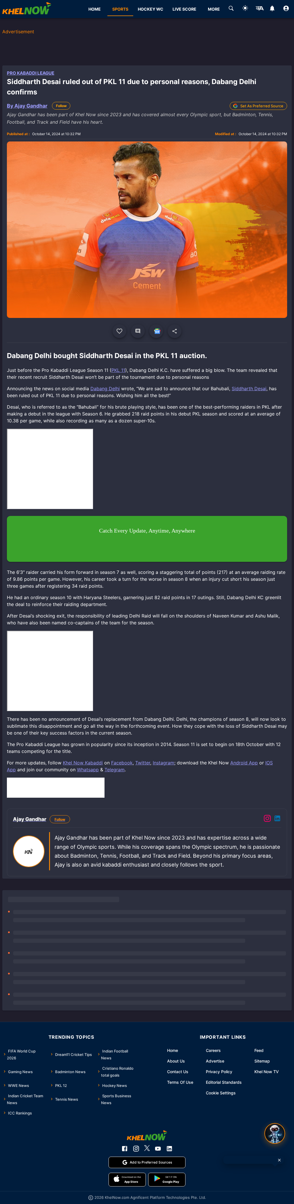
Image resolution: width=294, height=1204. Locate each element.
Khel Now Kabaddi (83, 763)
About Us (176, 1061)
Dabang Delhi (105, 388)
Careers (213, 1050)
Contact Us (177, 1071)
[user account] (286, 9)
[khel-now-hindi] (259, 9)
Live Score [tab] (184, 9)
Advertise (215, 1061)
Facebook (122, 763)
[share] (174, 331)
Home (172, 1050)
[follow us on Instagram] (136, 1148)
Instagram (163, 763)
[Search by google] (231, 9)
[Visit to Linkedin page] (277, 819)
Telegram (115, 769)
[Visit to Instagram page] (267, 819)
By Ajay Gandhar (27, 106)
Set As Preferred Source (261, 106)
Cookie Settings (221, 1092)
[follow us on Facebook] (124, 1148)
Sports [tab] (120, 9)
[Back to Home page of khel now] (26, 9)
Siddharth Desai (249, 388)
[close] (279, 1160)
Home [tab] (94, 9)
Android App (244, 763)
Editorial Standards (224, 1082)
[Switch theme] (245, 9)
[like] (119, 331)
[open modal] (274, 1133)
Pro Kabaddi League (30, 73)
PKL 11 (118, 370)
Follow (61, 106)
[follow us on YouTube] (157, 1148)
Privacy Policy (219, 1071)
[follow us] (156, 331)
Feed (259, 1050)
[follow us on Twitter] (147, 1148)
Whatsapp (88, 769)
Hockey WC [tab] (150, 9)
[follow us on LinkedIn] (169, 1148)
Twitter (142, 763)
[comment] (138, 331)
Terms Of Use (180, 1082)
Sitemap (262, 1061)
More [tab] (214, 9)
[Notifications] (272, 9)
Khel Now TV (266, 1071)
